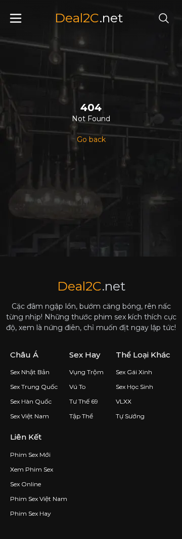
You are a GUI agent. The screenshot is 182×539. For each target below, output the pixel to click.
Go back (91, 139)
